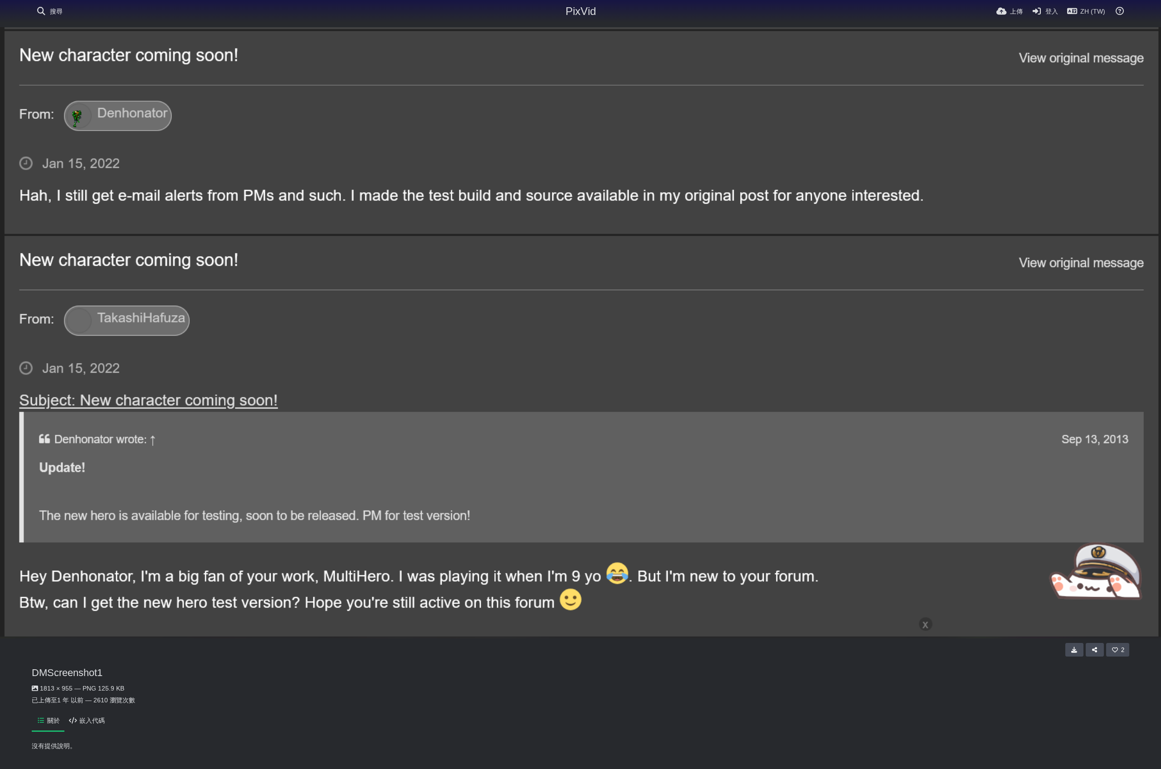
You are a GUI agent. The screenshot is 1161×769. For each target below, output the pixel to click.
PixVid (581, 11)
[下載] (1074, 650)
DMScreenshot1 (67, 672)
